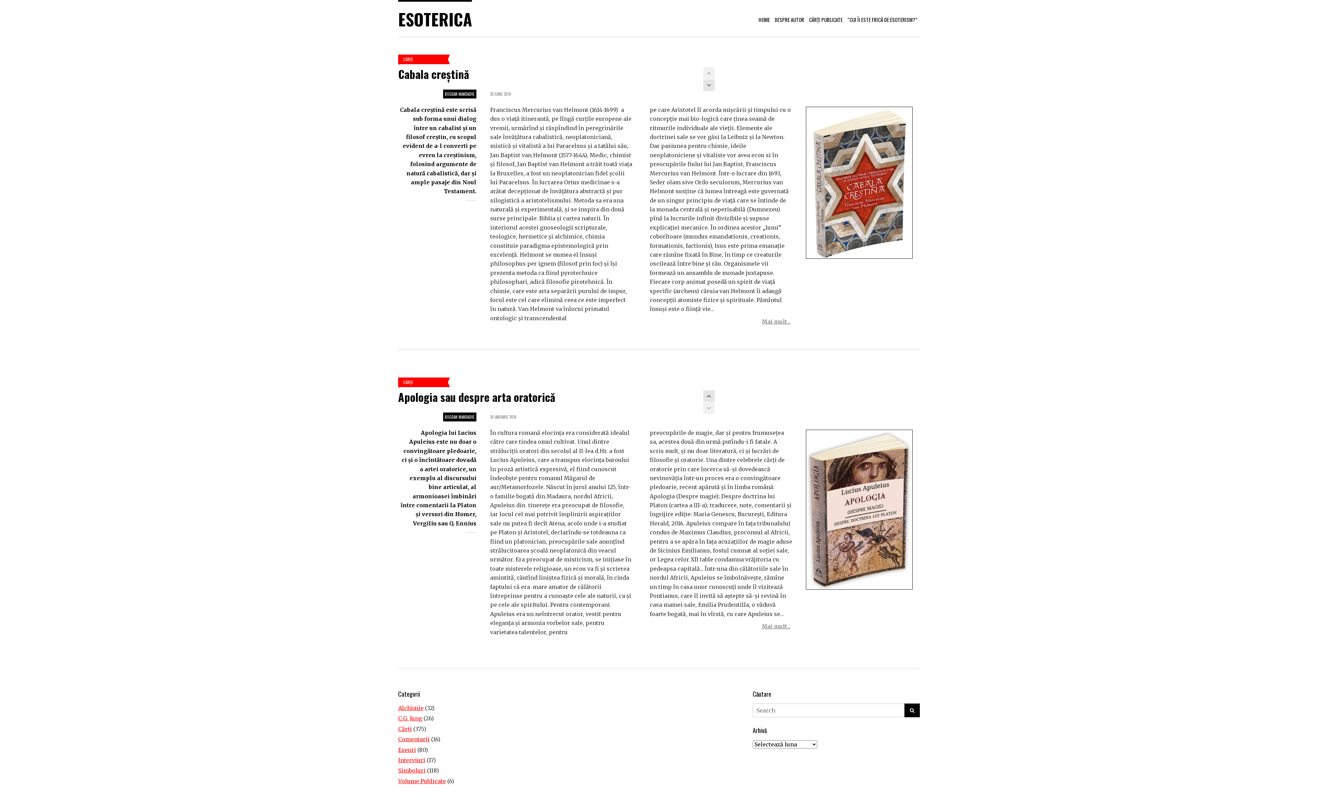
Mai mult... (776, 321)
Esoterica (435, 19)
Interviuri (411, 760)
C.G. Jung (410, 718)
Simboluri (412, 770)
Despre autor (789, 19)
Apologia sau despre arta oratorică (476, 397)
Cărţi (408, 59)
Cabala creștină (433, 74)
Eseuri (407, 749)
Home (764, 19)
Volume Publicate (422, 781)
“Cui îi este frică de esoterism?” (882, 19)
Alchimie (411, 708)
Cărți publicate (826, 19)
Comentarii (414, 739)
